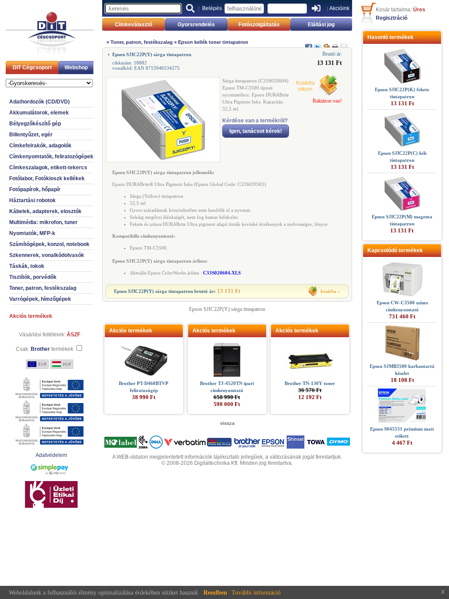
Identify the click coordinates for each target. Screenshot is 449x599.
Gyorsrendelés (196, 24)
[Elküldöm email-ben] (343, 43)
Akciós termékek (30, 316)
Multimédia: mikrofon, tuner (43, 222)
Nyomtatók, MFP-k (32, 233)
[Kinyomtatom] (335, 43)
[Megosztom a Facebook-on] (308, 43)
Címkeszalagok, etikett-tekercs (48, 167)
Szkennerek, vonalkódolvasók (46, 255)
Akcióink (339, 8)
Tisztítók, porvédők (33, 277)
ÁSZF (73, 335)
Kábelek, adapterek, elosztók (45, 211)
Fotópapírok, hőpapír (35, 189)
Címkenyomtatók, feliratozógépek (51, 156)
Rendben (215, 592)
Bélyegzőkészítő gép (35, 124)
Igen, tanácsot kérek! (255, 131)
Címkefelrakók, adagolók (40, 146)
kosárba (328, 291)
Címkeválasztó (133, 24)
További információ (256, 592)
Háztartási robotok (32, 200)
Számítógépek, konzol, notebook (49, 244)
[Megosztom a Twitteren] (317, 43)
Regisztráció (391, 18)
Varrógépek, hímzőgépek (40, 299)
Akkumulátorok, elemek (39, 113)
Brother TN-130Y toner (310, 383)
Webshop (76, 67)
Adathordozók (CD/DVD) (39, 102)
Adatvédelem (51, 455)
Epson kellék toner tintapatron (213, 42)
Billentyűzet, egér (31, 135)
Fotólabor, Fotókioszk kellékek (47, 178)
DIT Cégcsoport (32, 67)
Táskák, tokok (26, 266)
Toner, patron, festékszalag (42, 288)
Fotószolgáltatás (259, 24)
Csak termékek (44, 349)
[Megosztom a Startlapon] (326, 43)
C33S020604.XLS (222, 272)
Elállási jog (321, 24)
